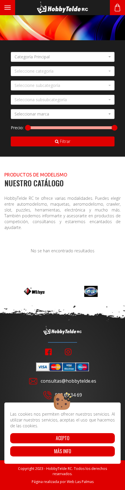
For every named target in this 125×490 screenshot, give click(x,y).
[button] (63, 57)
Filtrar (64, 141)
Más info (62, 451)
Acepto (62, 438)
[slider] (28, 128)
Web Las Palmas (80, 481)
